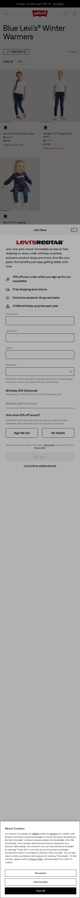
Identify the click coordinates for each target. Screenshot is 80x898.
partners (53, 834)
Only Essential (41, 882)
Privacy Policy (36, 859)
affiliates (36, 834)
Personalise (40, 873)
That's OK (40, 891)
